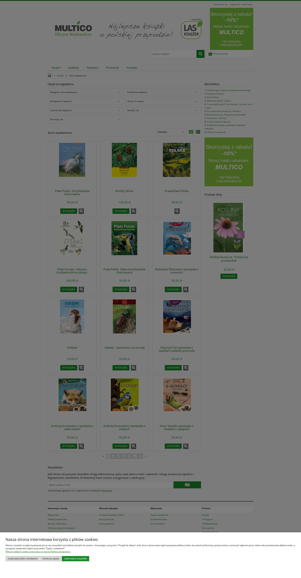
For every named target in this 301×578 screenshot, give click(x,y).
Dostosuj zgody (51, 558)
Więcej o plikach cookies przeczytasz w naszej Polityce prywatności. (38, 551)
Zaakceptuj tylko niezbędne (23, 558)
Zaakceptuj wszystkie (75, 558)
